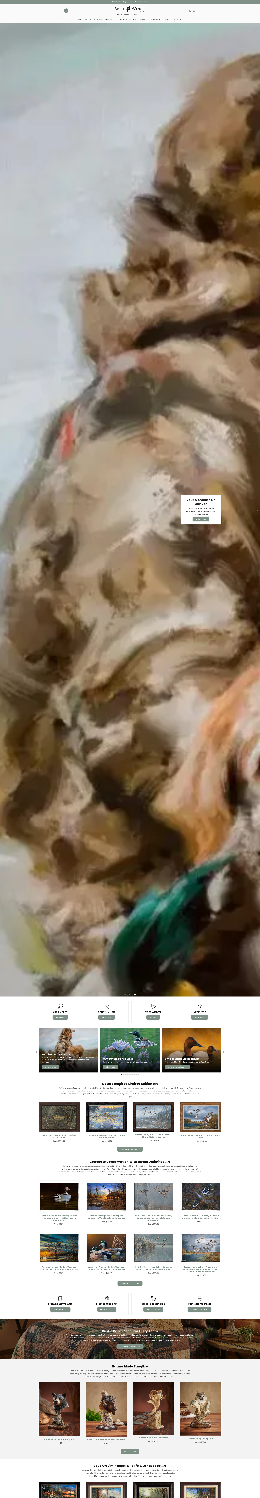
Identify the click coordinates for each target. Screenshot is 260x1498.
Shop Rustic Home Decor (130, 1347)
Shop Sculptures (153, 1309)
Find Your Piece (130, 1451)
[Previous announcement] (64, 2)
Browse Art (60, 1017)
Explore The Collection (130, 1283)
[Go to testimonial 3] (126, 1074)
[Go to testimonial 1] (122, 1074)
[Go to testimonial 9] (138, 1074)
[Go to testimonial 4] (128, 1074)
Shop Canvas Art (60, 1309)
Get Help (153, 1017)
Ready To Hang (106, 1309)
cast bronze (182, 1371)
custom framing (77, 1094)
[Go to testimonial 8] (136, 1074)
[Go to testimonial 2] (124, 1074)
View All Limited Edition (130, 1149)
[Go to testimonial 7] (134, 1074)
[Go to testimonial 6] (132, 1074)
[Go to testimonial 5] (130, 1074)
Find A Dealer (199, 1017)
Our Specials (106, 1017)
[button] (66, 10)
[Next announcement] (195, 2)
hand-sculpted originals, (80, 1374)
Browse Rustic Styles (199, 1309)
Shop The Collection (201, 517)
